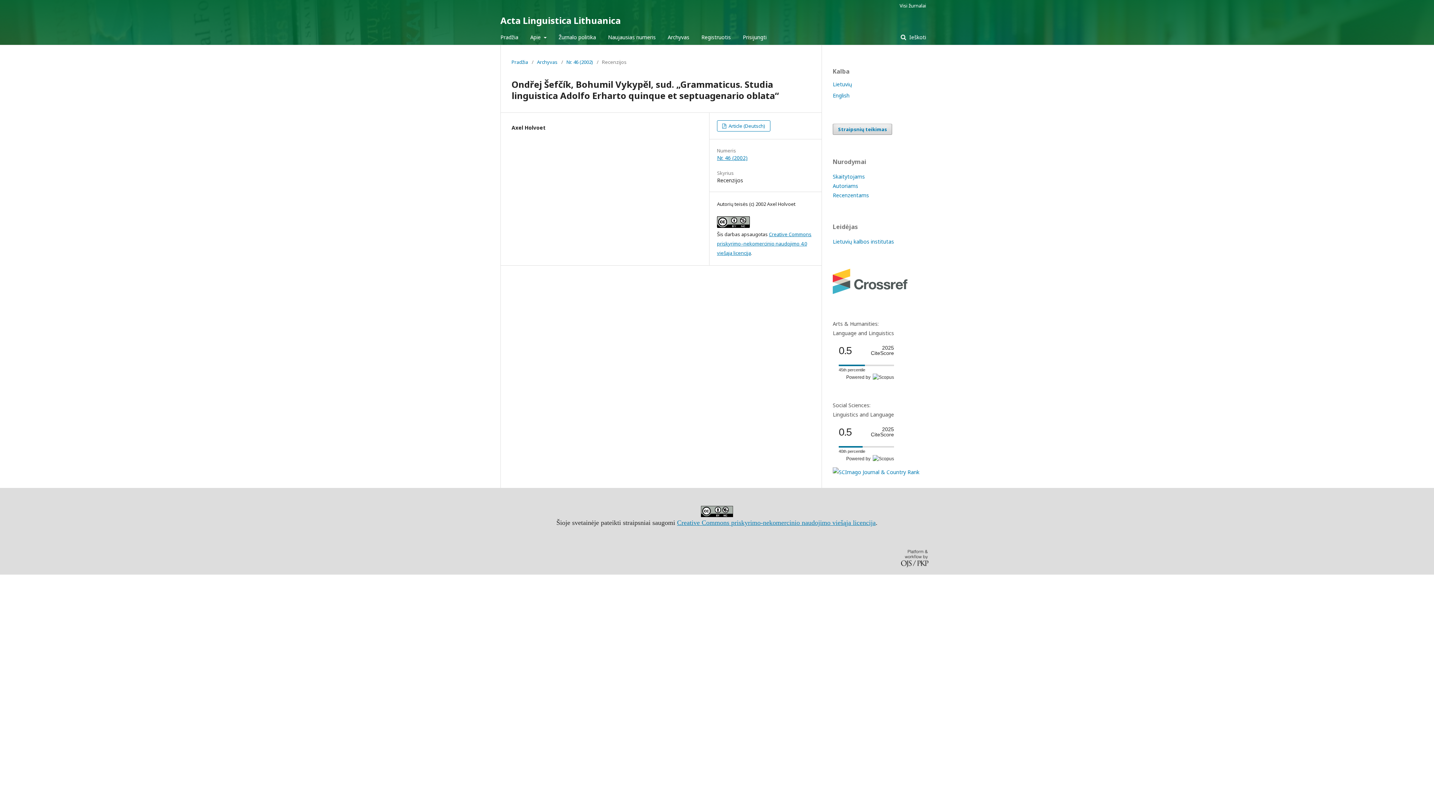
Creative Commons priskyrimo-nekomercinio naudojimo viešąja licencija (776, 522)
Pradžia (509, 37)
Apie (536, 37)
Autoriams (845, 185)
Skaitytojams (849, 176)
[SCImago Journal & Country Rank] (876, 472)
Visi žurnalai (913, 5)
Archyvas (678, 37)
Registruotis (716, 37)
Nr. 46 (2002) (580, 62)
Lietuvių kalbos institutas (863, 241)
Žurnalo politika (577, 37)
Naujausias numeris (632, 37)
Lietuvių (842, 84)
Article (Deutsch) (746, 126)
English (841, 95)
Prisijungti (755, 37)
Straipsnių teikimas (862, 129)
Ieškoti (917, 37)
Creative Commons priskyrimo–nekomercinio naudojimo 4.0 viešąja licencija (764, 243)
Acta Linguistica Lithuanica (560, 20)
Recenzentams (851, 195)
